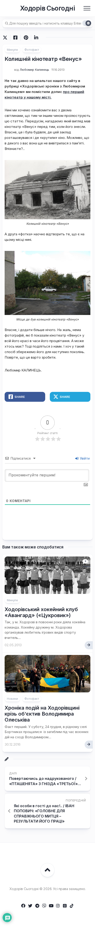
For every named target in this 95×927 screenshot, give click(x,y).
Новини (12, 698)
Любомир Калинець (34, 69)
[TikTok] (72, 906)
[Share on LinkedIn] (36, 38)
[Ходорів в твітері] (30, 906)
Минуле (12, 49)
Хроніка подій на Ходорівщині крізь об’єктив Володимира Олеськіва (42, 714)
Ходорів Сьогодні (47, 8)
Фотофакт (31, 49)
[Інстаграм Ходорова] (58, 906)
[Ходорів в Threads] (65, 906)
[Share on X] (6, 38)
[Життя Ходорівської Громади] (23, 906)
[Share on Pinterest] (26, 38)
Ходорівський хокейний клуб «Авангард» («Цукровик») (41, 612)
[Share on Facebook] (15, 38)
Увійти (84, 458)
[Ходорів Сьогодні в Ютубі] (51, 906)
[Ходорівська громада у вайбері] (44, 906)
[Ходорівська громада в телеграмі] (37, 906)
